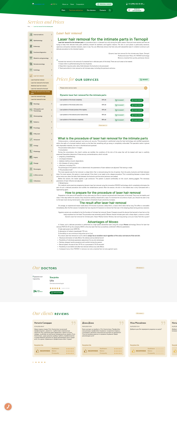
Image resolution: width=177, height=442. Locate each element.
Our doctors (91, 10)
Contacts (103, 10)
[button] (133, 4)
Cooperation (80, 4)
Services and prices (76, 10)
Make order (138, 100)
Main (63, 10)
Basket (145, 80)
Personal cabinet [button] (105, 4)
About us (65, 4)
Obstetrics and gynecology (41, 58)
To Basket (120, 100)
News (72, 4)
